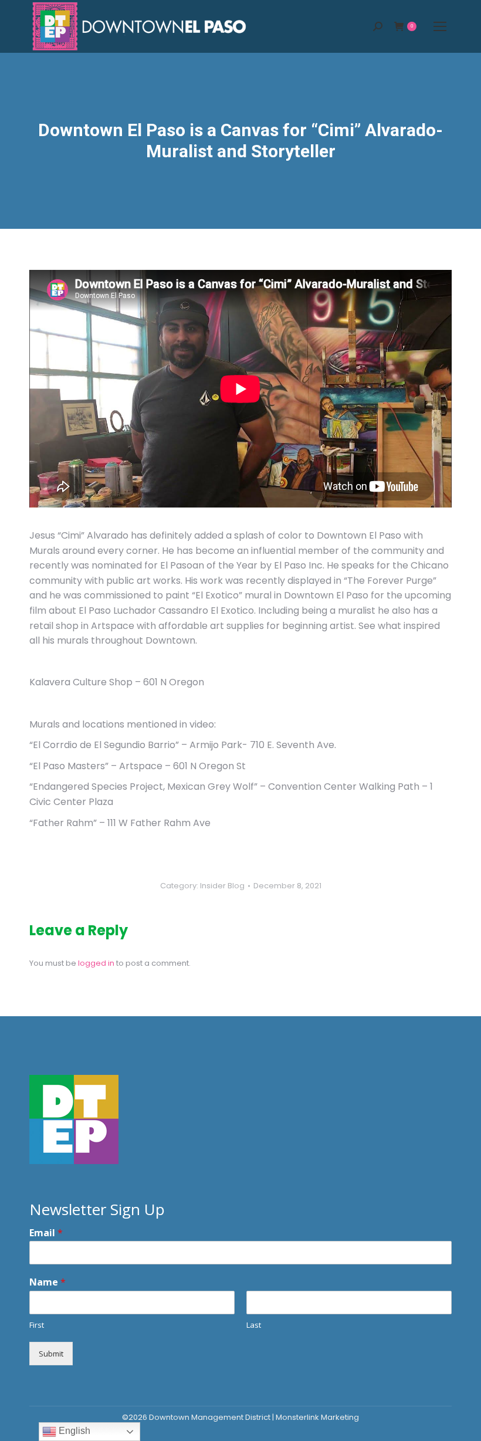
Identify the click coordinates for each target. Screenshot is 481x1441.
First (36, 1325)
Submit (51, 1353)
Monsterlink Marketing (317, 1417)
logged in (96, 963)
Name (47, 1282)
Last (253, 1325)
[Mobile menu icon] (440, 26)
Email (46, 1233)
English (73, 1431)
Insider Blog (222, 885)
